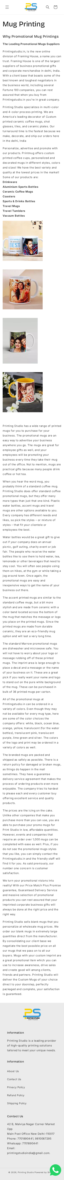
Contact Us (14, 1079)
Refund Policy (16, 1095)
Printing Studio (26, 1172)
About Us (13, 1071)
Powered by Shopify (45, 1172)
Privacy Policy (16, 1087)
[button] (7, 7)
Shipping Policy (17, 1103)
